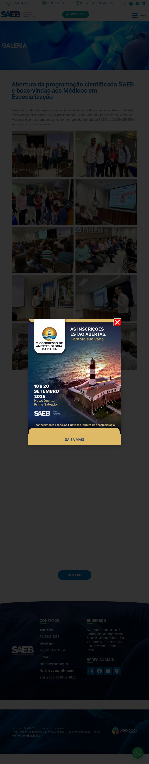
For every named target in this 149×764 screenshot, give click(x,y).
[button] (117, 322)
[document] (74, 382)
